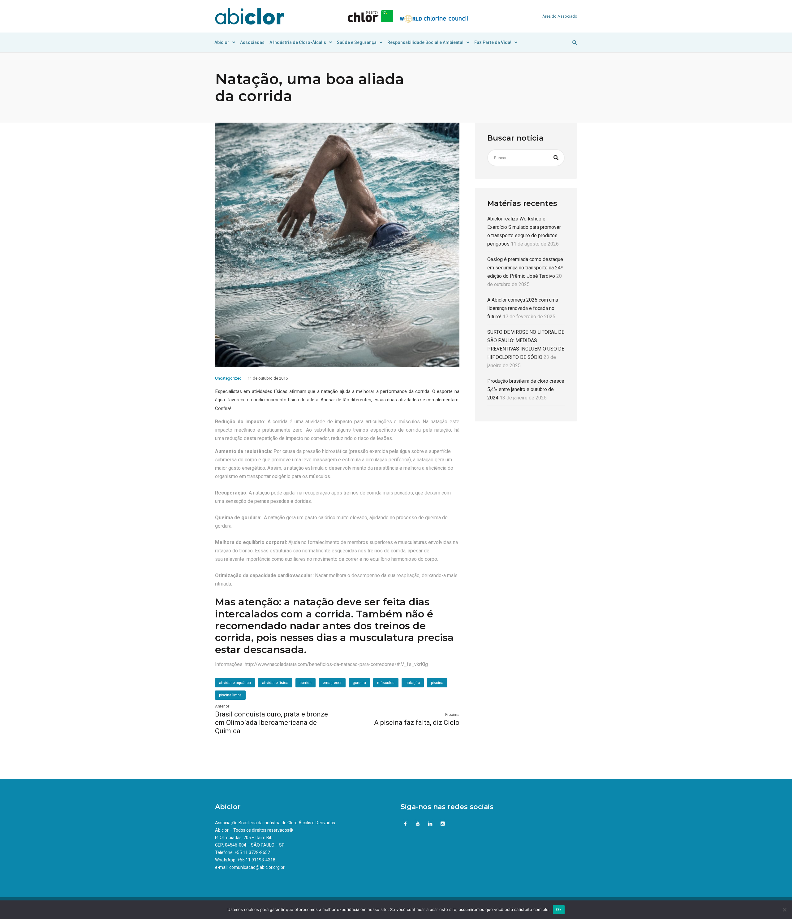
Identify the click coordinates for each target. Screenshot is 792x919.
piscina (437, 683)
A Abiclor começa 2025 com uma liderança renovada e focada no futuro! (522, 308)
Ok (559, 909)
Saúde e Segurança (357, 42)
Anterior (222, 706)
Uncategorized (228, 378)
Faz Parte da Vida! (492, 42)
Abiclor (221, 42)
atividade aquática (235, 683)
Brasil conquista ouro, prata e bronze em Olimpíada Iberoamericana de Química (271, 722)
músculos (385, 683)
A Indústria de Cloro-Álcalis (297, 42)
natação (413, 683)
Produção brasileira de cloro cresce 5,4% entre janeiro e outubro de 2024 (525, 389)
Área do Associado (559, 16)
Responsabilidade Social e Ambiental (425, 42)
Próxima (452, 714)
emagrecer (332, 683)
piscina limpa (230, 695)
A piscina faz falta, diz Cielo (416, 722)
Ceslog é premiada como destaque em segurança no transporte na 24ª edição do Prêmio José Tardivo (525, 267)
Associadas (252, 42)
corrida (305, 683)
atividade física (275, 683)
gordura (359, 683)
